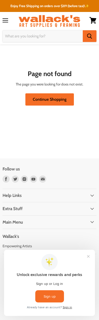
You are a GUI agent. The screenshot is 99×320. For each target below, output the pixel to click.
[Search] (89, 36)
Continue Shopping (50, 99)
